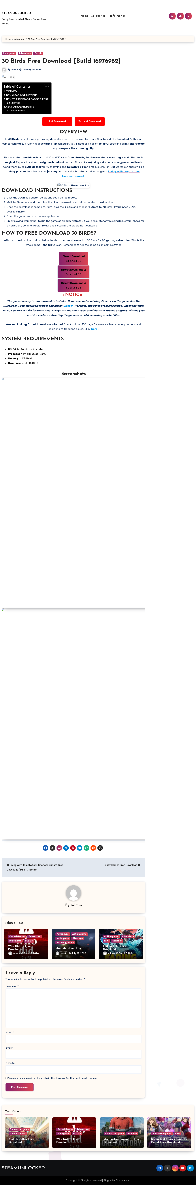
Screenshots (18, 110)
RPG (106, 940)
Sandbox (117, 940)
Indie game (9, 53)
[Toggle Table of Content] (44, 86)
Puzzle (38, 53)
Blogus (107, 1180)
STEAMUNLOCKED (16, 13)
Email (9, 1047)
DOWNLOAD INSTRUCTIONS (21, 95)
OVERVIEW (11, 91)
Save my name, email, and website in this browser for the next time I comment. (53, 1078)
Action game (79, 934)
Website (10, 1063)
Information (118, 16)
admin (14, 69)
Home (84, 16)
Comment (12, 986)
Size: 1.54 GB (73, 258)
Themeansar (122, 1180)
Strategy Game (65, 942)
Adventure (25, 53)
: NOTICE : (16, 103)
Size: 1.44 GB (73, 272)
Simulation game (19, 1129)
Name (10, 1032)
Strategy (77, 938)
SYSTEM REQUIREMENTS (20, 106)
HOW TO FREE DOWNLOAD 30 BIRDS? (27, 99)
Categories (98, 16)
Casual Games (17, 936)
